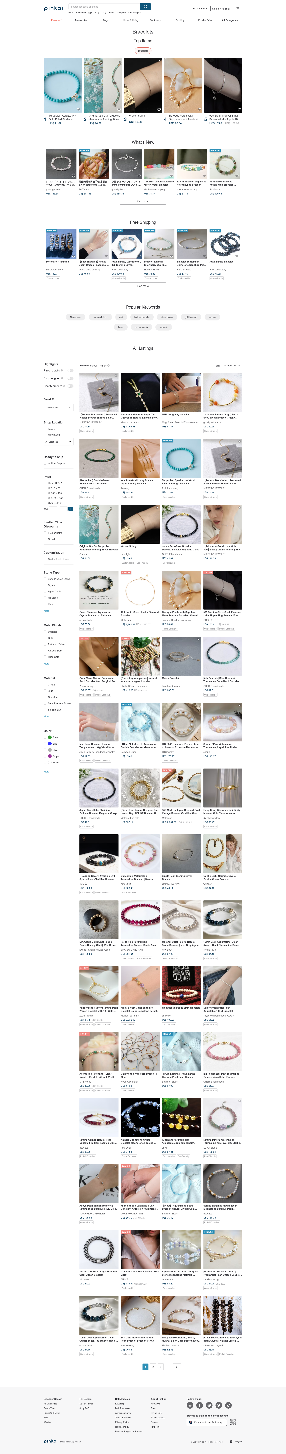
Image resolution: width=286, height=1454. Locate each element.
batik (71, 12)
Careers (154, 1422)
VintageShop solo (130, 817)
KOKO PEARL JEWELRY (92, 1213)
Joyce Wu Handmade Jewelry (219, 1015)
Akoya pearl (75, 317)
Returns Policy (122, 1427)
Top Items (143, 40)
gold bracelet (191, 317)
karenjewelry (127, 1345)
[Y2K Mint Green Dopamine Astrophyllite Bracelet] (192, 164)
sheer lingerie (134, 12)
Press (154, 1408)
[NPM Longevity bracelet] (181, 392)
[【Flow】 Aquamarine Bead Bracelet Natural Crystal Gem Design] (181, 1183)
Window (47, 1422)
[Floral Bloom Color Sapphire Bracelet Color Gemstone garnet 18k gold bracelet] (140, 985)
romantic (164, 327)
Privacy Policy (122, 1422)
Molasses (126, 620)
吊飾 (90, 12)
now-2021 (126, 883)
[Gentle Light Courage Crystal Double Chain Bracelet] (222, 853)
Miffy (104, 12)
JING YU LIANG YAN (132, 949)
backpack (121, 12)
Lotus (120, 327)
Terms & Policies (123, 1417)
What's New (143, 142)
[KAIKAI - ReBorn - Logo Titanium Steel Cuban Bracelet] (99, 1249)
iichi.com (155, 1427)
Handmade (80, 12)
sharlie (206, 751)
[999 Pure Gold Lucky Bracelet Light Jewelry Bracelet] (140, 458)
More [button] (46, 610)
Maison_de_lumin (130, 422)
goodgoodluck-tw (212, 422)
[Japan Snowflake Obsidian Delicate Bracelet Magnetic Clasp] (181, 524)
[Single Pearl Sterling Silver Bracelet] (181, 853)
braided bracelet (142, 317)
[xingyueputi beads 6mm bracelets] (181, 985)
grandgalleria (53, 189)
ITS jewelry (168, 751)
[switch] (58, 370)
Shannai (83, 554)
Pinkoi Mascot (158, 1417)
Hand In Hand (151, 269)
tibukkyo (166, 1015)
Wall (46, 1417)
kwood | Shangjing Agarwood (94, 949)
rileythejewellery (211, 817)
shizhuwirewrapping (154, 189)
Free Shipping (143, 222)
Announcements (123, 1413)
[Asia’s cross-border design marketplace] (53, 8)
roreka (112, 12)
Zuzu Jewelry (86, 685)
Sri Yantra (84, 189)
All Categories (50, 1403)
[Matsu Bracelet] (181, 656)
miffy (97, 12)
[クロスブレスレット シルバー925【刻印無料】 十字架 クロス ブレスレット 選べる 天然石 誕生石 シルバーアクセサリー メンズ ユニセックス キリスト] (61, 164)
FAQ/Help (119, 1403)
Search (145, 6)
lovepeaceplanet (129, 1081)
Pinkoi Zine (49, 1408)
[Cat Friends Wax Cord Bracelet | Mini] (140, 1051)
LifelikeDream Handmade (134, 685)
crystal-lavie (85, 620)
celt (121, 317)
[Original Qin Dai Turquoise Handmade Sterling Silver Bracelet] (103, 85)
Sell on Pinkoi (200, 8)
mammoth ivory (100, 317)
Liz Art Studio (210, 1147)
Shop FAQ (84, 1408)
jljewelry (125, 488)
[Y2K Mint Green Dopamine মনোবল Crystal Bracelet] (159, 164)
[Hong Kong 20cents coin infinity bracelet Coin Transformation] (222, 788)
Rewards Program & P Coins (129, 1431)
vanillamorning (211, 1279)
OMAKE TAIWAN (171, 883)
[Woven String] (143, 85)
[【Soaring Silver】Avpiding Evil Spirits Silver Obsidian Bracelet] (99, 853)
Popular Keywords (143, 307)
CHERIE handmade (89, 488)
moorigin (125, 554)
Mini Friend (85, 1081)
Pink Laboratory (54, 269)
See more (143, 201)
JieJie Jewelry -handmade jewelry (97, 751)
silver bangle (167, 317)
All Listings (143, 348)
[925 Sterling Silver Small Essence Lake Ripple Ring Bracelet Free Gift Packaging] (223, 85)
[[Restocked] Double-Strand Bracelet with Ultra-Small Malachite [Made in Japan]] (99, 458)
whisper (207, 883)
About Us (155, 1403)
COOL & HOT (210, 620)
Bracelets (143, 50)
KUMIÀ (83, 883)
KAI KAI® (84, 1279)
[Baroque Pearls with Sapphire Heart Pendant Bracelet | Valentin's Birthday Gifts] (183, 85)
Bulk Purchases (122, 1408)
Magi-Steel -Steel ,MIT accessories (180, 422)
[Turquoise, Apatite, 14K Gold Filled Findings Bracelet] (63, 85)
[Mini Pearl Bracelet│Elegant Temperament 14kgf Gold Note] (99, 722)
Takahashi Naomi (171, 685)
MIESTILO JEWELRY (90, 422)
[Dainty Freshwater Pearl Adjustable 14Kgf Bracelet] (222, 985)
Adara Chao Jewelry (89, 269)
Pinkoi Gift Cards (52, 1413)
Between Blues (128, 751)
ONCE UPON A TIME (132, 1213)
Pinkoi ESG (156, 1413)
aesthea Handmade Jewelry (176, 620)
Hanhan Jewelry (170, 1345)
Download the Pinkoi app (208, 1422)
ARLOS (124, 1279)
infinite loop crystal (213, 1345)
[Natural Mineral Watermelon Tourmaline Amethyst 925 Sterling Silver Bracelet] (222, 1117)
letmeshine (167, 1279)
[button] (70, 509)
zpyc (164, 1147)
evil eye (212, 317)
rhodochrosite (141, 327)
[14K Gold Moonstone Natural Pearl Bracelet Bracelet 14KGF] (140, 1315)
